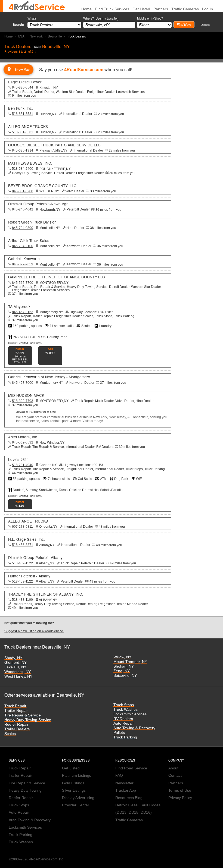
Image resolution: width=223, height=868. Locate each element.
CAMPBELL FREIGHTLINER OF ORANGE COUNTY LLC (56, 276)
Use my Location (106, 18)
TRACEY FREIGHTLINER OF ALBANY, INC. (45, 594)
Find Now (184, 24)
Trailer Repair (16, 711)
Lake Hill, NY (15, 667)
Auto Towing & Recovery (134, 728)
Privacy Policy (180, 798)
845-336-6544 (22, 87)
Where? (100, 18)
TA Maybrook (19, 306)
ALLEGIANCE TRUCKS (28, 126)
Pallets (119, 733)
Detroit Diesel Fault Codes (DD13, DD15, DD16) (137, 808)
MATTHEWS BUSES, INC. (30, 163)
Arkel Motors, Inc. (23, 436)
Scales (10, 734)
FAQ (119, 775)
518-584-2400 (22, 168)
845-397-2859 (22, 264)
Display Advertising (78, 798)
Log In (207, 9)
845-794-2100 (22, 246)
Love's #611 (18, 459)
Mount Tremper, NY (130, 662)
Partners (160, 9)
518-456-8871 (22, 544)
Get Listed (141, 9)
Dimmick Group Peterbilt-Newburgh (38, 203)
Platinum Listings (76, 775)
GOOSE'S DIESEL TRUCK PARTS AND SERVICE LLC (54, 144)
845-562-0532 (22, 442)
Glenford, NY (15, 663)
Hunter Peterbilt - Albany (29, 575)
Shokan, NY (123, 666)
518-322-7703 (22, 400)
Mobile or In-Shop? (150, 18)
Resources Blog (129, 798)
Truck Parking (125, 737)
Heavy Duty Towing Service (27, 720)
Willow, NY (122, 657)
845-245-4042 (22, 209)
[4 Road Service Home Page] (37, 6)
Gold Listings (73, 783)
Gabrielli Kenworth (24, 258)
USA (21, 36)
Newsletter (124, 783)
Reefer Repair (16, 724)
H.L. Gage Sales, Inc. (26, 539)
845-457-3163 (22, 312)
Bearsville (55, 36)
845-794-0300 (22, 227)
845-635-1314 (22, 150)
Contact (175, 775)
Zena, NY (121, 671)
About (173, 768)
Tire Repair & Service (22, 715)
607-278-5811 (22, 526)
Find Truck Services (112, 9)
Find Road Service (131, 768)
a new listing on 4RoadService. (34, 631)
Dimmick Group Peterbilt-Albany (35, 557)
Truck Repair (15, 706)
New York (36, 36)
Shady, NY (13, 658)
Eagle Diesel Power (25, 81)
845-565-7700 (22, 282)
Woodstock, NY (17, 672)
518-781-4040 (22, 465)
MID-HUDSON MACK (26, 395)
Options (205, 24)
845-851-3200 (22, 191)
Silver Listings (74, 790)
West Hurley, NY (18, 676)
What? (31, 18)
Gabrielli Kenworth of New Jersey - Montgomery (49, 376)
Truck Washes (125, 709)
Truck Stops (123, 705)
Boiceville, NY (125, 676)
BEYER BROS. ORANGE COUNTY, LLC (42, 185)
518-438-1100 (22, 599)
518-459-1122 (22, 563)
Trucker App (125, 790)
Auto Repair (123, 723)
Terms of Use (179, 790)
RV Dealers (123, 719)
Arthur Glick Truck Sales (28, 240)
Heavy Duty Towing (25, 790)
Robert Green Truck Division (32, 222)
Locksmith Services (130, 714)
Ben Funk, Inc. (20, 108)
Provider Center (75, 805)
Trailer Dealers (17, 729)
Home (8, 36)
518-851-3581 (22, 113)
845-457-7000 (22, 382)
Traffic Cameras (185, 9)
